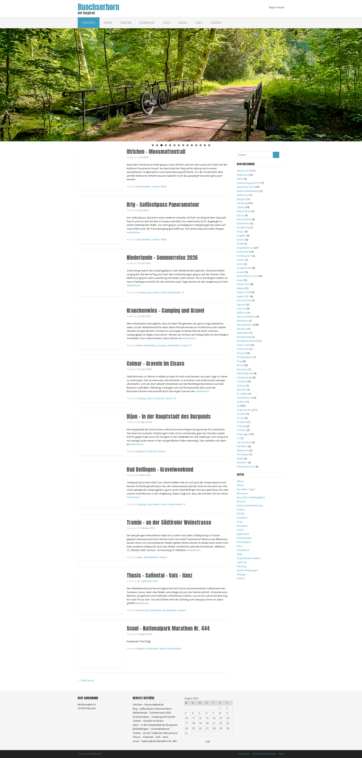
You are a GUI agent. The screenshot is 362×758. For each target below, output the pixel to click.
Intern (281, 753)
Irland (240, 529)
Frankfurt (242, 517)
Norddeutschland (247, 341)
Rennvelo (242, 369)
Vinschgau (243, 454)
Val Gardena (244, 442)
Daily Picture (244, 211)
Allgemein (242, 174)
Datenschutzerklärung (249, 505)
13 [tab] (205, 145)
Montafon (242, 320)
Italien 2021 (243, 296)
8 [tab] (183, 145)
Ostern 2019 (244, 345)
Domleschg (142, 610)
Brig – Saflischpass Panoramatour (163, 204)
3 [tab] (161, 145)
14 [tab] (209, 145)
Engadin (141, 648)
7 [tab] (179, 145)
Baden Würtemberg (146, 345)
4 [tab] (166, 145)
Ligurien (241, 304)
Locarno (241, 308)
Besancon (242, 493)
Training (241, 426)
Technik (241, 413)
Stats (166, 23)
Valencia (242, 562)
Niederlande (174, 292)
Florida (241, 513)
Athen (240, 485)
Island (240, 280)
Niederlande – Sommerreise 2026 (162, 257)
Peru (239, 546)
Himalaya (242, 525)
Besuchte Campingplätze (251, 497)
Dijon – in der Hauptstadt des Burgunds (169, 416)
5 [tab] (170, 145)
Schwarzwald (175, 504)
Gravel (163, 292)
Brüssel (241, 501)
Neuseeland (244, 542)
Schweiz (156, 186)
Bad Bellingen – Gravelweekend (160, 469)
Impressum (243, 753)
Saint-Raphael (245, 373)
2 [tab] (157, 145)
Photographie (244, 357)
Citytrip (241, 207)
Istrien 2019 (243, 284)
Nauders (242, 328)
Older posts (86, 680)
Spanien (241, 389)
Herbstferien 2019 (247, 276)
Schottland (243, 550)
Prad (239, 361)
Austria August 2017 (248, 183)
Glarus (241, 259)
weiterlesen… (134, 232)
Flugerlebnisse (245, 247)
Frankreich (159, 398)
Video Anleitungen (247, 570)
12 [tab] (200, 145)
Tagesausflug (244, 410)
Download (147, 23)
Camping (141, 292)
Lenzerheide (244, 300)
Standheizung (245, 397)
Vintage (241, 574)
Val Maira (242, 446)
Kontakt (216, 23)
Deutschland (153, 292)
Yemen (241, 578)
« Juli (207, 741)
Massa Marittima (246, 316)
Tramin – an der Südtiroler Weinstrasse (169, 522)
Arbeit (240, 178)
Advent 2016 (244, 170)
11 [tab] (196, 145)
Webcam (125, 23)
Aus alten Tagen (246, 489)
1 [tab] (153, 145)
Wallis (164, 186)
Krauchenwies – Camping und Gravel (165, 310)
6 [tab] (174, 145)
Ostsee (241, 353)
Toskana (242, 422)
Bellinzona (243, 195)
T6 (183, 292)
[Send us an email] (278, 13)
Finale (240, 243)
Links (198, 23)
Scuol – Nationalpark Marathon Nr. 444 (168, 628)
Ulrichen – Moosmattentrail (156, 152)
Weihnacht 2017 (246, 466)
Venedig (241, 566)
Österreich (243, 349)
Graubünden (155, 610)
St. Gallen (242, 393)
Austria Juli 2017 (246, 187)
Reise (240, 365)
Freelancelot (95, 753)
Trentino (241, 430)
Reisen (108, 23)
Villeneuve (243, 450)
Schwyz (241, 385)
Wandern (242, 462)
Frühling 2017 (244, 256)
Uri (238, 438)
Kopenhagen (244, 538)
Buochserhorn (98, 6)
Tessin (240, 418)
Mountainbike (143, 186)
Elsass (150, 398)
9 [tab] (187, 145)
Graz (239, 521)
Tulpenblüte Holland (248, 558)
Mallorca (242, 312)
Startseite (88, 23)
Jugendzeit (243, 534)
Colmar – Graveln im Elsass (155, 363)
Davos (240, 215)
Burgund (141, 451)
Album (182, 23)
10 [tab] (192, 145)
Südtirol (163, 557)
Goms (240, 264)
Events (241, 239)
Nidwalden (243, 332)
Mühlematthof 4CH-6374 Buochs (87, 706)
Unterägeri (243, 434)
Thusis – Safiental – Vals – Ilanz (160, 575)
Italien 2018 (243, 292)
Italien (140, 557)
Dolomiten (242, 223)
